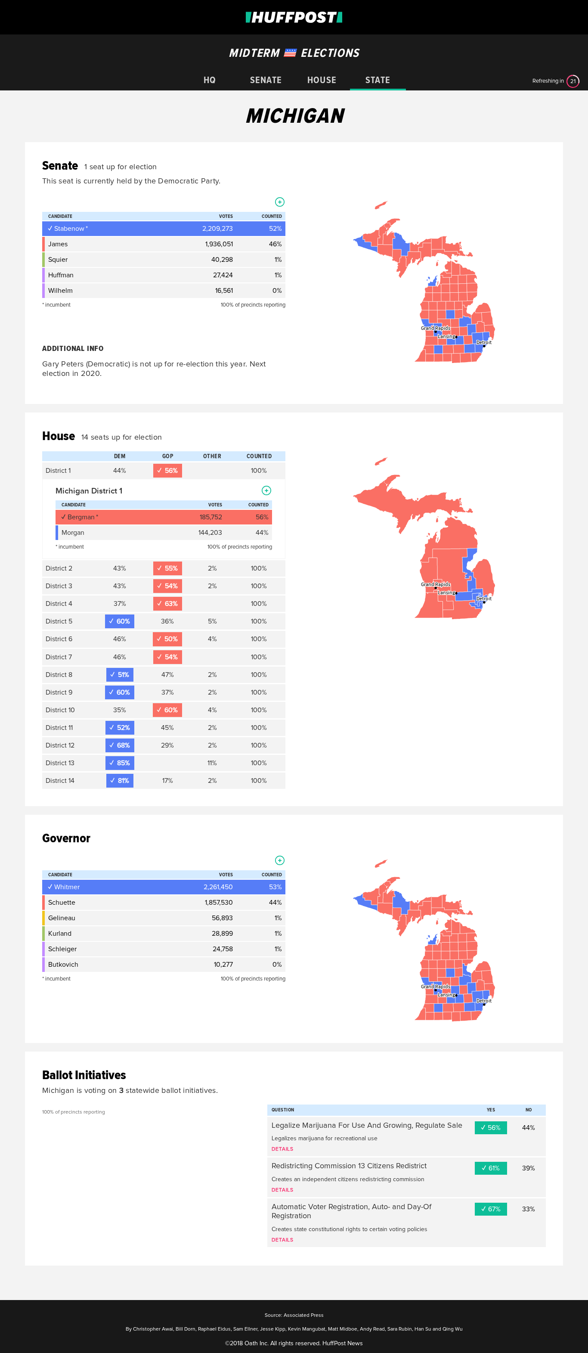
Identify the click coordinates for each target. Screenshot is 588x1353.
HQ (210, 80)
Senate (266, 80)
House (322, 80)
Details (283, 1149)
